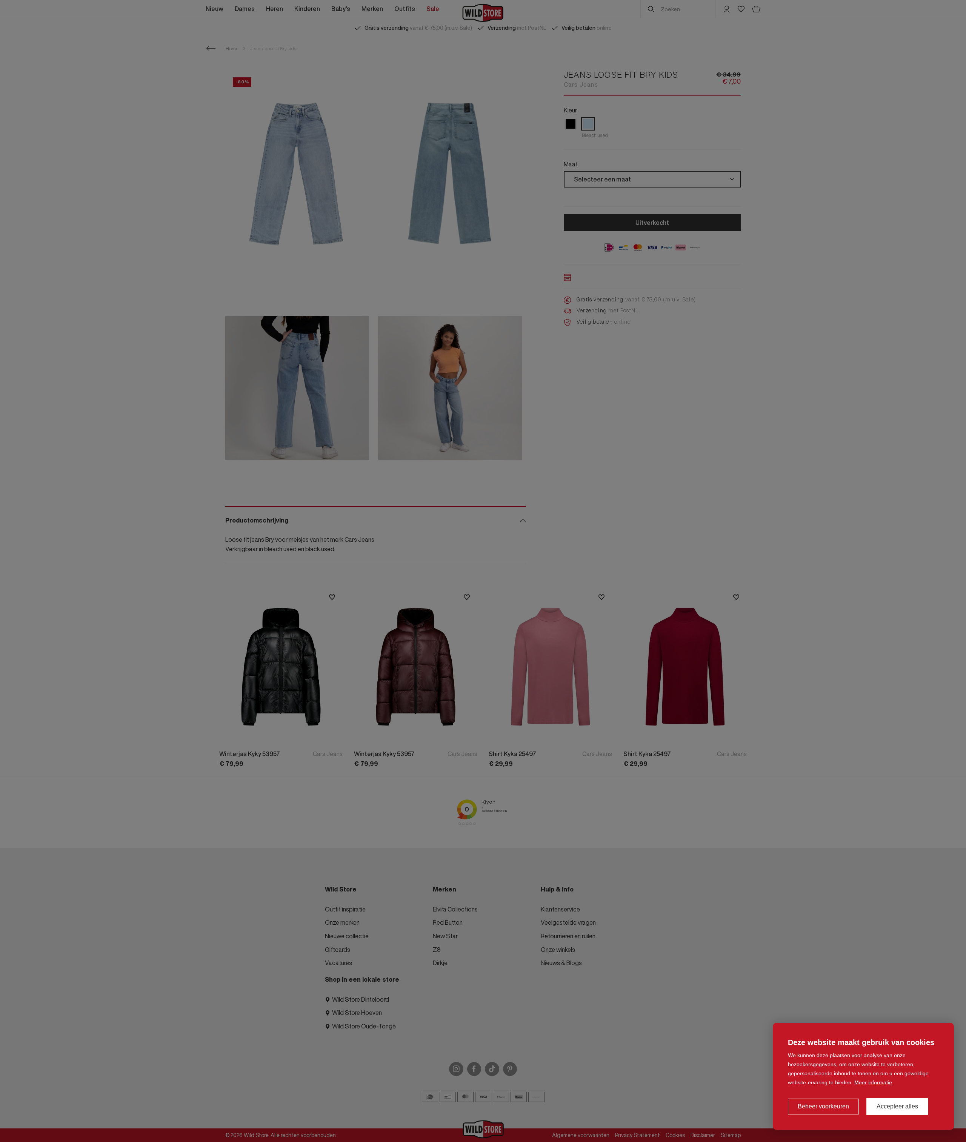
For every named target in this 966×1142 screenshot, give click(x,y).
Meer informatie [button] (873, 1082)
